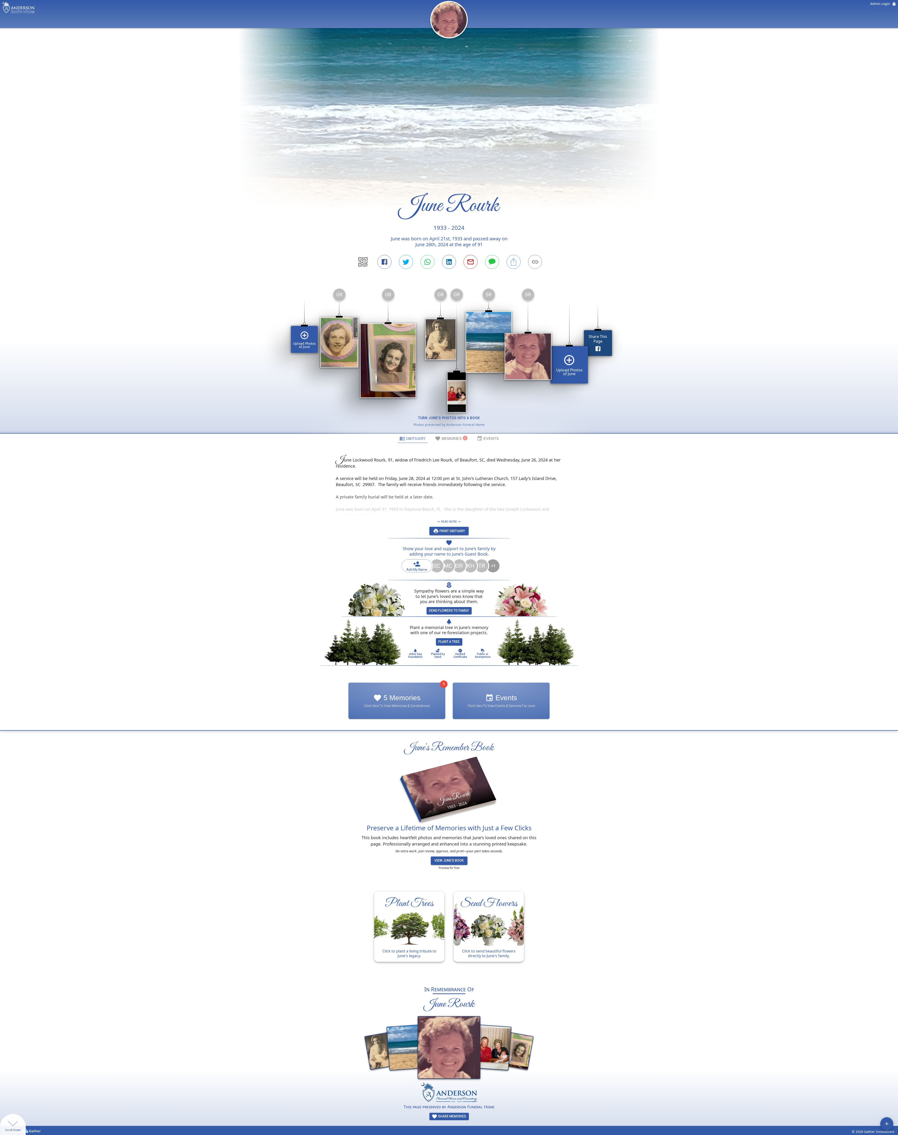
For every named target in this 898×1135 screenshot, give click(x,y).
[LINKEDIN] (449, 262)
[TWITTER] (406, 262)
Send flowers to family (449, 610)
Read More (449, 521)
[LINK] (535, 262)
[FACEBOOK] (384, 262)
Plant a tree (449, 642)
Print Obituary (452, 531)
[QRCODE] (363, 262)
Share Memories (451, 1116)
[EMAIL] (470, 262)
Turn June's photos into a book (449, 418)
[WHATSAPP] (427, 262)
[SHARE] (514, 262)
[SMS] (492, 262)
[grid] (449, 359)
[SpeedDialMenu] (886, 1123)
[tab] (412, 438)
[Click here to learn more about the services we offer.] (449, 1093)
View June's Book (449, 860)
